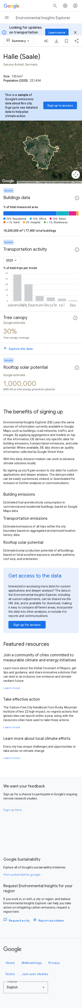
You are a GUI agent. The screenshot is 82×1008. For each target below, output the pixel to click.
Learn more (11, 688)
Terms (77, 182)
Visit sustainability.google (22, 874)
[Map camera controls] (75, 174)
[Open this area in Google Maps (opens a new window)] (8, 181)
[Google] (12, 949)
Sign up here (12, 810)
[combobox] (21, 40)
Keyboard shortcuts (27, 182)
